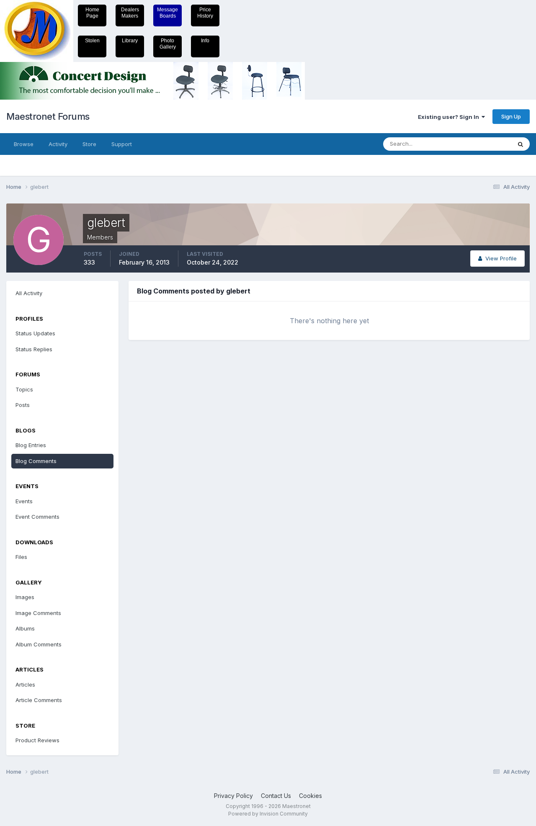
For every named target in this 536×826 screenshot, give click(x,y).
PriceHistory (205, 13)
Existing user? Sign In (450, 116)
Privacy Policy (233, 795)
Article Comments (38, 700)
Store (89, 144)
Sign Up (511, 116)
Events (24, 501)
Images (24, 597)
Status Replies (33, 349)
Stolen (92, 41)
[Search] (520, 144)
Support (121, 144)
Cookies (310, 795)
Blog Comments (36, 461)
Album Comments (38, 644)
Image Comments (38, 613)
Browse (24, 144)
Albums (25, 628)
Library (130, 41)
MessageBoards (167, 13)
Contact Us (276, 795)
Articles (25, 684)
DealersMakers (130, 13)
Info (205, 41)
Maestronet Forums (48, 116)
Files (21, 556)
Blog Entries (30, 445)
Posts (22, 404)
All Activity (28, 293)
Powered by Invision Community (268, 814)
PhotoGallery (168, 44)
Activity (58, 144)
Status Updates (481, 144)
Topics (24, 389)
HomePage (92, 13)
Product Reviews (37, 740)
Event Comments (37, 516)
